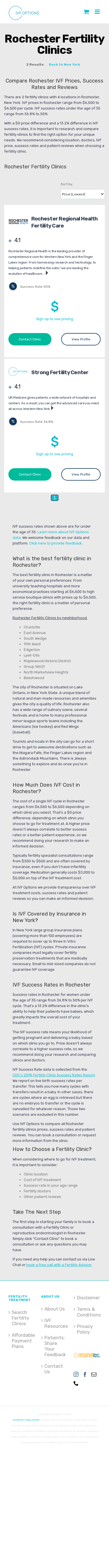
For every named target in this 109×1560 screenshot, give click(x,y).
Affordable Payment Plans (22, 1340)
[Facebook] (84, 1374)
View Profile (81, 339)
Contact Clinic (30, 339)
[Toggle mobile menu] (98, 12)
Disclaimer (87, 1297)
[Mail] (93, 1374)
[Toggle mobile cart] (86, 12)
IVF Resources (54, 1323)
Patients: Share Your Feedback (54, 1346)
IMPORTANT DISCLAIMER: (25, 1420)
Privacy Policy (85, 1329)
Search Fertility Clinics (20, 1317)
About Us (54, 1309)
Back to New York (64, 64)
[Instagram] (76, 1374)
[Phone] (76, 1383)
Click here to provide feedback (55, 543)
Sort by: (67, 184)
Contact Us (53, 1368)
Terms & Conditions (87, 1312)
